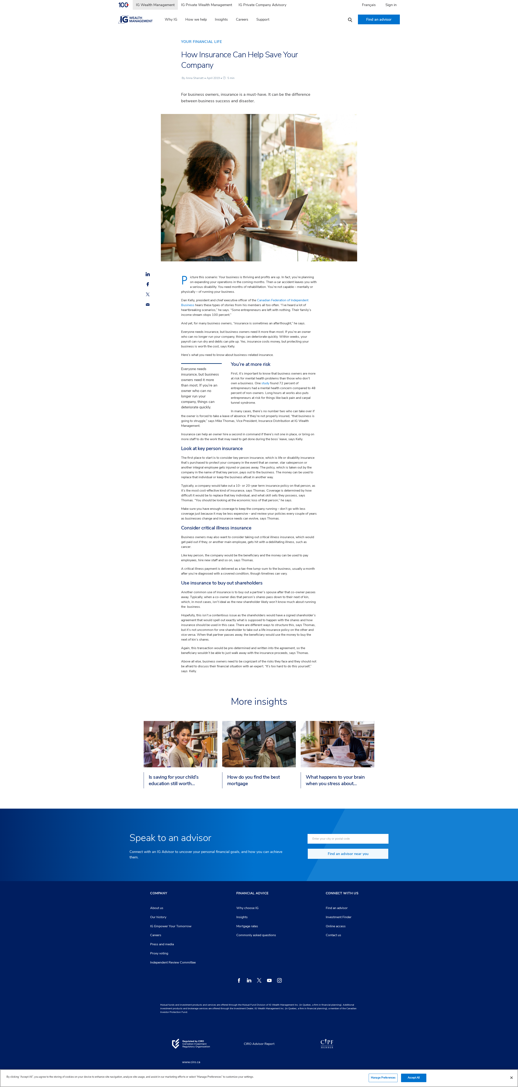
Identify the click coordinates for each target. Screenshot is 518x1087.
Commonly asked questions (256, 935)
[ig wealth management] (137, 19)
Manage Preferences (383, 1078)
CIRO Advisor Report (259, 1044)
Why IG (171, 19)
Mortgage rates (247, 926)
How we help (196, 19)
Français (369, 4)
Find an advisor (337, 908)
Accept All (414, 1078)
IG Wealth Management (155, 4)
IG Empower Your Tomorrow (170, 926)
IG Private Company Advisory (262, 4)
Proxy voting (159, 953)
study (265, 383)
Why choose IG (247, 908)
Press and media (162, 944)
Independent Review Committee (173, 962)
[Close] (511, 1077)
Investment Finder (338, 917)
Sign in (391, 4)
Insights (221, 19)
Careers (242, 19)
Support (262, 19)
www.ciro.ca (191, 1062)
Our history (158, 917)
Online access (336, 926)
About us (156, 908)
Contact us (333, 935)
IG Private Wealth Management (206, 4)
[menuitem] (125, 5)
